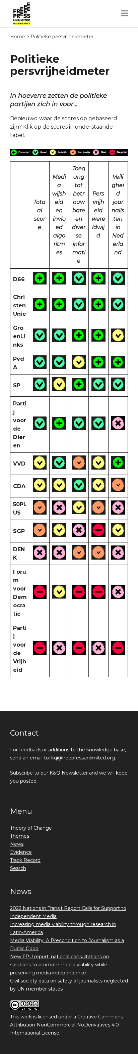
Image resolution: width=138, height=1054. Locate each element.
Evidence (21, 852)
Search (18, 868)
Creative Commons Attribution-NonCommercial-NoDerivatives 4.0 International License (66, 1025)
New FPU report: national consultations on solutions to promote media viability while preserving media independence (59, 965)
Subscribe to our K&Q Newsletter (49, 773)
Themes (19, 836)
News (16, 844)
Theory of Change (31, 828)
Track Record (25, 860)
